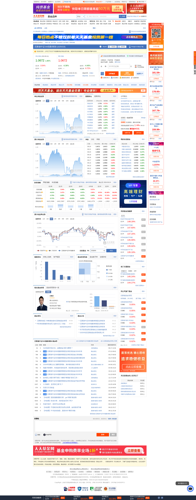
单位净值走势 (39, 96)
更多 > (115, 96)
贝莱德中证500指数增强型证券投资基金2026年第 (62, 351)
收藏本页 (143, 16)
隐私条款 (97, 471)
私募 (67, 24)
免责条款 (89, 471)
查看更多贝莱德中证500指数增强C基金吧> (103, 414)
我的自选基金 (125, 139)
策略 (97, 24)
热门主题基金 (125, 267)
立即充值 (138, 133)
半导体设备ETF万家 (127, 231)
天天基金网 (36, 31)
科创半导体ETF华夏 (127, 225)
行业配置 (101, 85)
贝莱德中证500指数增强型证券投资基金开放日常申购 (64, 381)
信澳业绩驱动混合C (127, 389)
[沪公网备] (109, 489)
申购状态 (55, 24)
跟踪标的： (39, 78)
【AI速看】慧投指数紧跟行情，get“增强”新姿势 (60, 397)
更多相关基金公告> (109, 336)
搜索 (122, 16)
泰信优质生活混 (126, 168)
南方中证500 (126, 155)
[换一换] (159, 497)
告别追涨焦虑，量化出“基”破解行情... (132, 104)
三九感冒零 (94, 368)
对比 (111, 251)
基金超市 (118, 24)
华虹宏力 (90, 128)
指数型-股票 (43, 73)
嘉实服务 (66, 42)
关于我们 (49, 471)
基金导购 (124, 24)
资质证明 (57, 471)
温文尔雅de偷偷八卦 (97, 364)
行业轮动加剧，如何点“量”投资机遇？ (132, 112)
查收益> (143, 117)
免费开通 (127, 133)
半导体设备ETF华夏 (127, 237)
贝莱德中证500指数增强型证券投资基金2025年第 (62, 374)
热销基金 (137, 24)
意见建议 (114, 471)
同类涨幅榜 (36, 498)
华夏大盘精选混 (126, 149)
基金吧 (105, 24)
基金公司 (136, 16)
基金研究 (92, 24)
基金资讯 (37, 316)
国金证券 (90, 103)
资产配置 (56, 257)
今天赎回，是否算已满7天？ (53, 384)
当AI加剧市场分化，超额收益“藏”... (131, 101)
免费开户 (50, 1)
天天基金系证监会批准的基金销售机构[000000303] (72, 477)
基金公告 (126, 85)
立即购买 (112, 74)
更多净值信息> (110, 177)
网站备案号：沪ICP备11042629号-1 (114, 482)
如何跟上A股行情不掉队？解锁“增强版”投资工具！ (61, 378)
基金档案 (37, 85)
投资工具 (74, 21)
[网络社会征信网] (83, 489)
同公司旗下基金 (126, 291)
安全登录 (43, 1)
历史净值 (69, 85)
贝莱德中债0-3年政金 (127, 314)
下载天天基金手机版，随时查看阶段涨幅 (84, 182)
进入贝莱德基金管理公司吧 (109, 341)
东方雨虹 (90, 111)
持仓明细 (93, 85)
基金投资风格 (82, 257)
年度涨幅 (55, 182)
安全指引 (81, 471)
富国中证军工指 (126, 160)
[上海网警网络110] (69, 489)
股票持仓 (88, 96)
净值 (87, 139)
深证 (95, 28)
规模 (59, 73)
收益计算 (80, 24)
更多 (144, 28)
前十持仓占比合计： (93, 131)
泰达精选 (60, 42)
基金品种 (52, 16)
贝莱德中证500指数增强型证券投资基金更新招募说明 (64, 358)
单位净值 (38, 56)
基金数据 (36, 21)
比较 (85, 21)
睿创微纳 (90, 120)
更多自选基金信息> (138, 177)
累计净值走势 (39, 139)
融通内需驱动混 (126, 163)
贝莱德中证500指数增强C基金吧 (45, 341)
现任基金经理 (39, 288)
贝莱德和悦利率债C (126, 308)
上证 (45, 28)
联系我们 (73, 471)
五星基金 (143, 24)
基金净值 (42, 21)
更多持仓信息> (110, 133)
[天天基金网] (39, 16)
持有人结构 (117, 85)
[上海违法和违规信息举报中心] (96, 489)
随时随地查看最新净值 (70, 96)
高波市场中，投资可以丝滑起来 (54, 404)
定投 (60, 21)
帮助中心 (124, 1)
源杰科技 (90, 106)
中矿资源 (90, 122)
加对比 (123, 46)
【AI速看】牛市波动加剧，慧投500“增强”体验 (59, 410)
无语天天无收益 (48, 387)
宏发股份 (90, 125)
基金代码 (130, 16)
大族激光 (90, 109)
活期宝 (124, 21)
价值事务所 (94, 404)
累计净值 (61, 56)
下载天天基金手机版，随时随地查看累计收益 (97, 214)
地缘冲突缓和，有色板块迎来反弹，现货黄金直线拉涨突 (63, 368)
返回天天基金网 (89, 1)
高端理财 (143, 21)
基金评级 (85, 76)
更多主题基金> (139, 285)
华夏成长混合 (126, 146)
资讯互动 (92, 21)
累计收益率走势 (39, 214)
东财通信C (124, 383)
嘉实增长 (53, 42)
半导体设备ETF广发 (127, 250)
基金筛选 (74, 24)
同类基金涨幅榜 (126, 211)
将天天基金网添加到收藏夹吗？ (100, 469)
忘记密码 (57, 1)
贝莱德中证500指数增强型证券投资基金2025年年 (62, 371)
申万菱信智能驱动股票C (128, 280)
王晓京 (91, 73)
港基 (63, 21)
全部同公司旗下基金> (137, 345)
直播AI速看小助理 (96, 397)
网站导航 (141, 1)
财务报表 (134, 85)
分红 (60, 24)
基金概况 (45, 85)
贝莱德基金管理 (70, 76)
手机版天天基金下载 (137, 46)
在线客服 (122, 471)
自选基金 (117, 1)
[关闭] (162, 497)
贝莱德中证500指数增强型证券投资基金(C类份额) (62, 354)
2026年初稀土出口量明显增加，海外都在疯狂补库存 (61, 364)
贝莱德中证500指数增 (127, 256)
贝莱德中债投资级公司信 (128, 326)
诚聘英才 (131, 471)
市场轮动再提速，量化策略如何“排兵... (132, 109)
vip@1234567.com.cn (85, 474)
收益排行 (131, 24)
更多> (81, 96)
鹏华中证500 (126, 157)
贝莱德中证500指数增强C (56, 31)
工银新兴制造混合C (127, 386)
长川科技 (90, 114)
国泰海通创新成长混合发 (128, 391)
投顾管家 (49, 21)
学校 (104, 21)
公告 (63, 24)
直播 (109, 24)
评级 (67, 21)
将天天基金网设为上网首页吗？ (79, 469)
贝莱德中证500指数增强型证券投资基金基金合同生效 (64, 394)
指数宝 (130, 21)
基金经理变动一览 (52, 287)
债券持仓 (97, 96)
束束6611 (94, 384)
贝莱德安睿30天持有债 (127, 332)
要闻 (97, 21)
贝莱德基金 (94, 348)
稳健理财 (137, 21)
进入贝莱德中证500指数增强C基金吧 (87, 341)
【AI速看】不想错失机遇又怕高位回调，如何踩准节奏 (62, 407)
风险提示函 (106, 471)
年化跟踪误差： (56, 78)
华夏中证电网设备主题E (128, 394)
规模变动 (110, 85)
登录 (67, 302)
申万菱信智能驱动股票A (128, 274)
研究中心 (65, 471)
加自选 (113, 46)
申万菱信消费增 (126, 171)
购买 (143, 219)
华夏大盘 (47, 42)
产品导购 (108, 1)
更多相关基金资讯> (65, 327)
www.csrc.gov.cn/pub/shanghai (98, 480)
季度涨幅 (46, 182)
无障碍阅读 (132, 1)
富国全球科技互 (126, 152)
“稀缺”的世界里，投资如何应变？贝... (132, 106)
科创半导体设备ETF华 (127, 219)
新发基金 (49, 24)
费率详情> (118, 62)
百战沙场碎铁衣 (95, 387)
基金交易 (99, 1)
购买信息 (142, 85)
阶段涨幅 (77, 85)
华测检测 (90, 117)
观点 (101, 21)
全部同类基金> (139, 261)
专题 (109, 21)
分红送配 (85, 85)
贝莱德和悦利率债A (126, 302)
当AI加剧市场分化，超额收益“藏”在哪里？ (58, 348)
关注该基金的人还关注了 (129, 376)
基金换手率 (94, 257)
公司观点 (124, 96)
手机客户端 (67, 1)
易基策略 (72, 42)
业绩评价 (103, 257)
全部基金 (44, 31)
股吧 (113, 103)
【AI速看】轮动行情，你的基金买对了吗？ (58, 401)
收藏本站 (36, 1)
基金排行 (55, 21)
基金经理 (53, 85)
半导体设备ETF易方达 (127, 243)
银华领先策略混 (126, 165)
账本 (85, 24)
